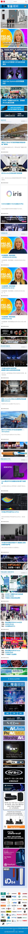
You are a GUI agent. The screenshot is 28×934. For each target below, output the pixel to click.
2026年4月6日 (9, 652)
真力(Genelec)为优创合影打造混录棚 (11, 173)
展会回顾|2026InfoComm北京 (13, 622)
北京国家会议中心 (10, 626)
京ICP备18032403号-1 (9, 931)
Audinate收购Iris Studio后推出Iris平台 (12, 204)
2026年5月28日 (9, 596)
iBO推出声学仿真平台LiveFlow (10, 512)
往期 (21, 713)
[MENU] (25, 6)
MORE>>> (24, 121)
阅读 (7, 713)
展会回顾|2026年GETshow (12, 650)
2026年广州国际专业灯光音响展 (14, 594)
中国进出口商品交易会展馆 (12, 598)
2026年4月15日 (9, 624)
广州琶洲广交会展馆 (10, 654)
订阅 (14, 713)
